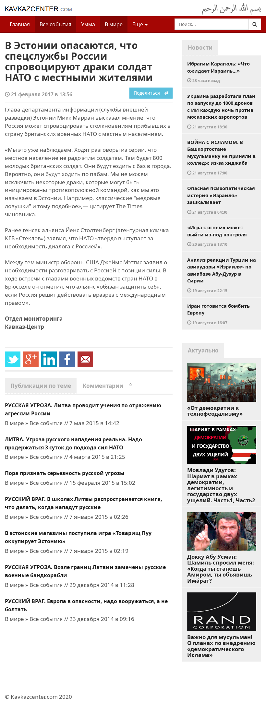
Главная (20, 24)
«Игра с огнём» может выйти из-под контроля (217, 235)
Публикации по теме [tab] (40, 385)
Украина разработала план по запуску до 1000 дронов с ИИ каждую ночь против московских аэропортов (221, 111)
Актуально (203, 350)
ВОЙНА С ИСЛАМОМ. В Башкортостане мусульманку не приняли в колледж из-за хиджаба (221, 157)
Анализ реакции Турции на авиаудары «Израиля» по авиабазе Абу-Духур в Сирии (221, 274)
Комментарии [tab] (107, 385)
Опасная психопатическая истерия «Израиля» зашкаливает (221, 200)
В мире (114, 24)
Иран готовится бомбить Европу (218, 314)
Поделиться (149, 93)
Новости (200, 47)
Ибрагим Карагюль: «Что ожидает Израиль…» (218, 71)
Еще (138, 24)
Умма (88, 24)
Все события (55, 24)
